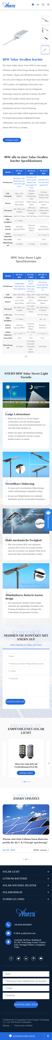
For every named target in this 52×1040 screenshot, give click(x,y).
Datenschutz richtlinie (23, 1025)
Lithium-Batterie (15, 878)
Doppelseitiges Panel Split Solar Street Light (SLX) (19, 286)
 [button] (44, 13)
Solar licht (11, 871)
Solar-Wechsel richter (19, 885)
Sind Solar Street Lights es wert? (20, 839)
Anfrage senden (12, 140)
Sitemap (6, 1025)
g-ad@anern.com (28, 933)
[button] (22, 781)
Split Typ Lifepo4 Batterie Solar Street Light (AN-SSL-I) (31, 286)
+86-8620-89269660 (22, 925)
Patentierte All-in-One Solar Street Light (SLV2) (43, 182)
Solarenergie (12, 892)
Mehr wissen (41, 850)
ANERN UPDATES (26, 798)
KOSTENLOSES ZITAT (22, 1036)
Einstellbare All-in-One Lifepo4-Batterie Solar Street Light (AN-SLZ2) (31, 182)
